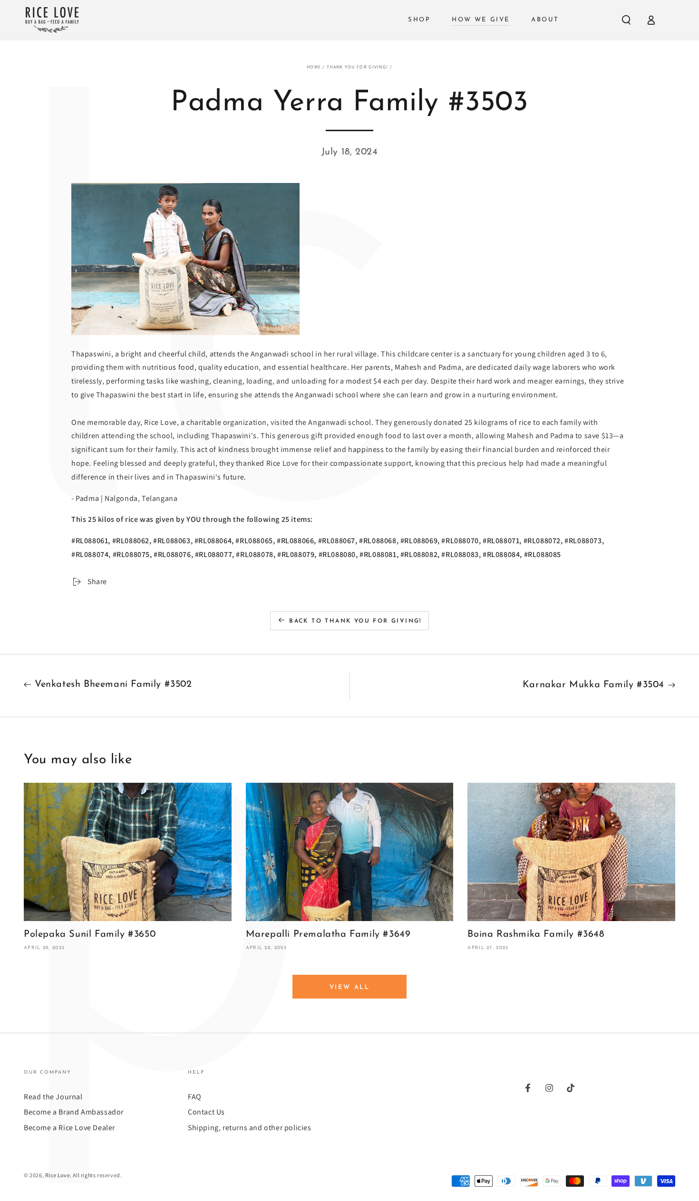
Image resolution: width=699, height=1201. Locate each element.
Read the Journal (53, 1097)
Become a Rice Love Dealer (69, 1128)
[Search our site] (626, 20)
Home (314, 67)
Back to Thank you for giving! (355, 621)
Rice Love (57, 1175)
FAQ (195, 1097)
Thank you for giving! (357, 67)
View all (350, 987)
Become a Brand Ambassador (74, 1112)
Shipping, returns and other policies (249, 1128)
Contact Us (206, 1112)
